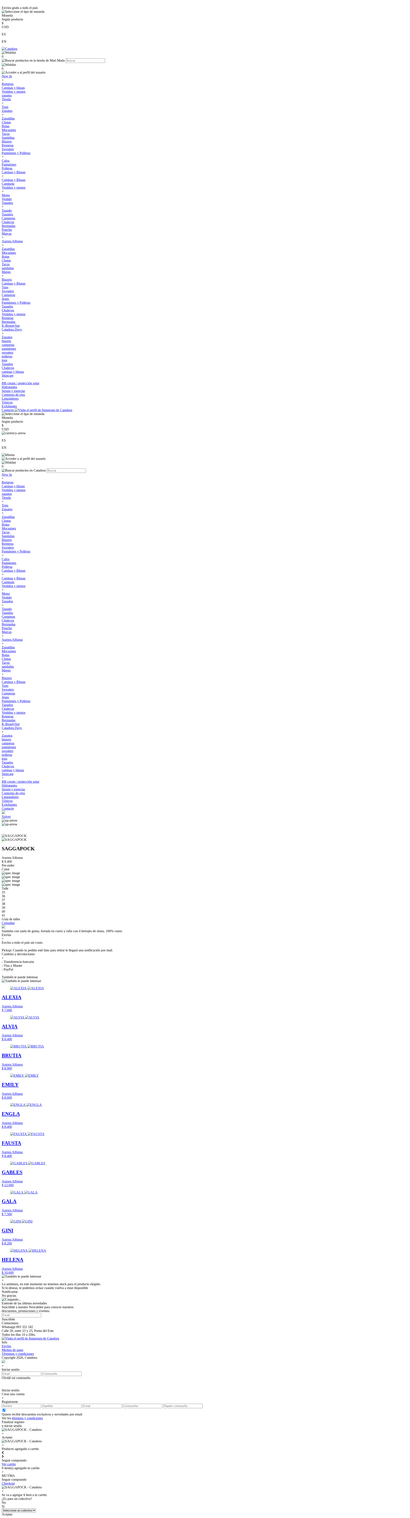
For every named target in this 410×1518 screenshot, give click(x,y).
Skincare (7, 375)
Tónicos (7, 402)
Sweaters (8, 149)
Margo (6, 272)
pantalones (9, 348)
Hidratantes (9, 387)
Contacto (8, 410)
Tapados (7, 203)
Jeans (5, 299)
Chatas (6, 122)
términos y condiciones (27, 1418)
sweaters (7, 352)
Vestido (7, 199)
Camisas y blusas (13, 88)
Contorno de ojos (13, 395)
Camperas (8, 218)
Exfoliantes (9, 406)
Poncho (7, 230)
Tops (5, 107)
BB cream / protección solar (20, 383)
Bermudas (8, 226)
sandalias (8, 268)
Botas (5, 126)
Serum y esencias (13, 391)
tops (4, 360)
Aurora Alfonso (12, 241)
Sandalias (8, 137)
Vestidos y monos (13, 91)
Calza (5, 160)
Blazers (7, 141)
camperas (8, 345)
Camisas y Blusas (13, 172)
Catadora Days (12, 329)
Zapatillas (8, 118)
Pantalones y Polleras (16, 153)
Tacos (6, 134)
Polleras (7, 168)
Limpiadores (10, 398)
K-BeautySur (11, 325)
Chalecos (8, 222)
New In (7, 76)
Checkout (8, 1483)
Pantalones (9, 164)
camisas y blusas (13, 371)
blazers (6, 341)
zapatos (7, 95)
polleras (7, 356)
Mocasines (9, 130)
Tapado (7, 210)
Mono (6, 195)
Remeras (7, 84)
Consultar (8, 923)
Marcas (7, 233)
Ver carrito (9, 1464)
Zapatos (7, 111)
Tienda (6, 99)
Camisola (8, 183)
